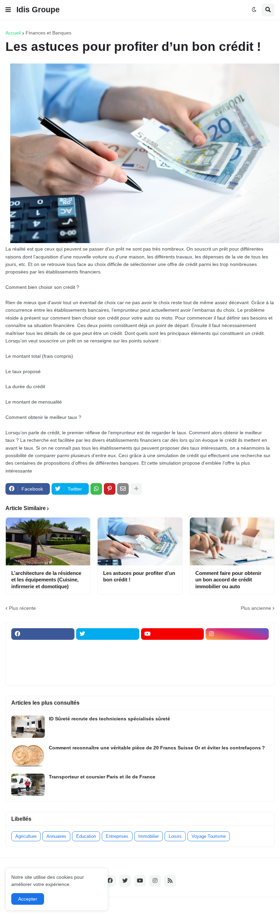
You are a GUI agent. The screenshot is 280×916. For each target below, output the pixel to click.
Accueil (13, 32)
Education (86, 836)
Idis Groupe (38, 9)
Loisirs (175, 836)
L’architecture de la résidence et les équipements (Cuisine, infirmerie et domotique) (46, 579)
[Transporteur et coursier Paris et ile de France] (28, 785)
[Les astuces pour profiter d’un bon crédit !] (140, 541)
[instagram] (237, 634)
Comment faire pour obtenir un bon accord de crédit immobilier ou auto (228, 579)
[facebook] (42, 634)
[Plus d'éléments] (136, 489)
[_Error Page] (107, 660)
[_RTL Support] (172, 660)
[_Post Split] (237, 647)
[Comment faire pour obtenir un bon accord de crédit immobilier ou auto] (232, 541)
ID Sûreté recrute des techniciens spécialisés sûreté (109, 718)
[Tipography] (107, 674)
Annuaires (56, 836)
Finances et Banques (48, 32)
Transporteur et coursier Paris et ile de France (102, 776)
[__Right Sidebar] (107, 647)
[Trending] (237, 660)
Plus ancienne (256, 608)
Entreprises (117, 836)
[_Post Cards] (172, 647)
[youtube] (172, 634)
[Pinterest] (109, 489)
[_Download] (42, 660)
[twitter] (107, 634)
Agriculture (26, 836)
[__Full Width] (42, 647)
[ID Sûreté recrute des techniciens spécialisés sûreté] (28, 727)
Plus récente (22, 608)
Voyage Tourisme (209, 836)
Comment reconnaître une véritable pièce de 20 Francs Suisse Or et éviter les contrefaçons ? (157, 747)
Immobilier (148, 836)
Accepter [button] (27, 899)
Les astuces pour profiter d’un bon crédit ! (139, 576)
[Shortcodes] (172, 674)
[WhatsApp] (96, 489)
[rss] (170, 881)
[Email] (123, 489)
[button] (8, 10)
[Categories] (42, 674)
